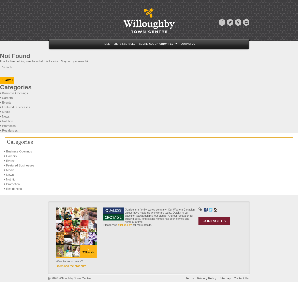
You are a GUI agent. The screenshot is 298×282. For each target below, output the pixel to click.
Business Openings (15, 93)
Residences (10, 130)
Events (6, 102)
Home (106, 44)
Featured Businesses (16, 107)
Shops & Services (124, 44)
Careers (7, 97)
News (6, 116)
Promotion (9, 125)
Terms (190, 278)
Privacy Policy (206, 278)
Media (6, 111)
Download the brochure (71, 266)
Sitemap (225, 278)
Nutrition (7, 121)
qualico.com (125, 224)
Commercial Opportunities (156, 44)
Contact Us (188, 44)
